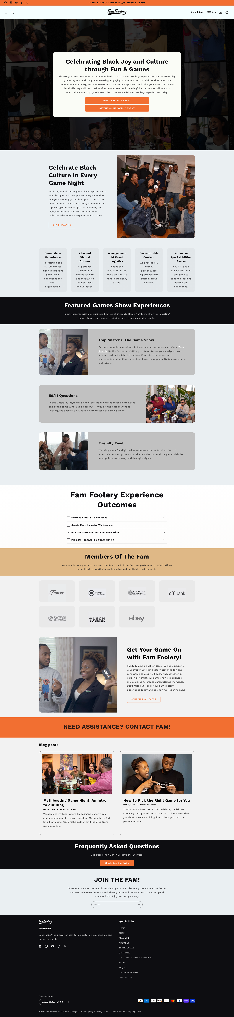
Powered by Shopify (70, 1012)
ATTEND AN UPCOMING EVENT (117, 108)
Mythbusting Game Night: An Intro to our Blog (74, 802)
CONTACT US (125, 977)
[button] (6, 12)
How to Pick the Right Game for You (156, 800)
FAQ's (122, 967)
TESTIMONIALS (126, 948)
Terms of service (117, 1012)
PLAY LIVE (124, 938)
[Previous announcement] (73, 2)
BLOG (122, 962)
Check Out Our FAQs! (117, 863)
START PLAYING (62, 225)
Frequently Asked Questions (117, 846)
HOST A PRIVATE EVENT (117, 100)
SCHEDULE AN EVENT (143, 699)
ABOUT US (124, 943)
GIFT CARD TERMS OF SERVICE (135, 957)
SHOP (122, 933)
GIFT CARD (124, 952)
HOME (122, 928)
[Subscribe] (139, 904)
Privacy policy (102, 1012)
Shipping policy (134, 1012)
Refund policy (87, 1012)
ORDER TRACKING (128, 972)
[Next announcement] (161, 2)
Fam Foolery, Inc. (53, 1012)
